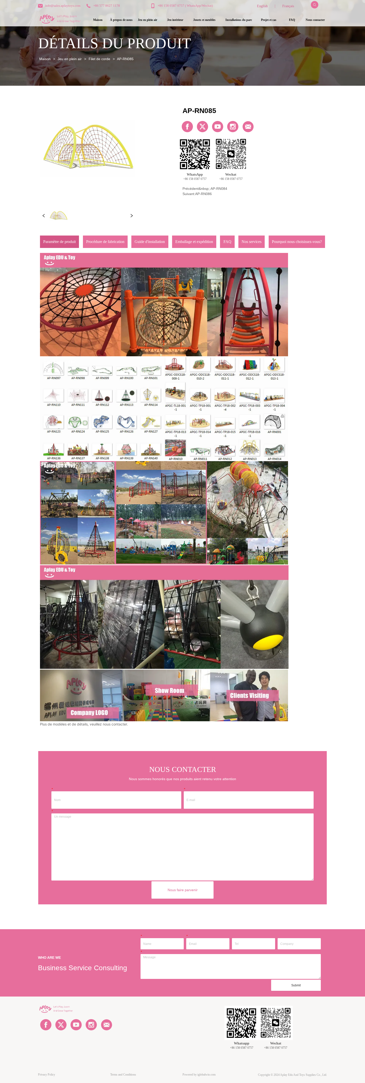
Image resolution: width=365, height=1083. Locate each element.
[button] (147, 20)
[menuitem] (147, 20)
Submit (296, 985)
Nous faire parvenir (183, 890)
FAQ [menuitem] (292, 20)
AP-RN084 (219, 189)
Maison (45, 59)
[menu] (206, 20)
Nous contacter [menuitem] (315, 20)
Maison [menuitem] (98, 20)
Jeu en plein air (70, 59)
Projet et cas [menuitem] (268, 20)
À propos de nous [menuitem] (121, 20)
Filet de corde (99, 59)
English (262, 6)
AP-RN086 (203, 194)
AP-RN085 (125, 59)
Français (288, 6)
